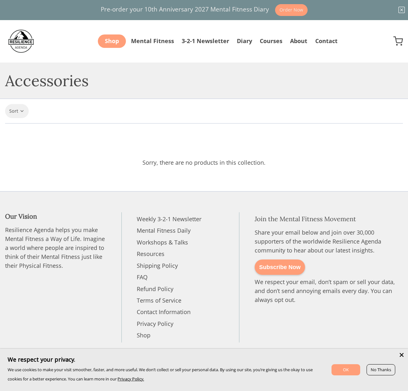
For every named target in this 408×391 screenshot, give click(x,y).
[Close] (401, 355)
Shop (112, 41)
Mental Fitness (152, 41)
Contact (326, 41)
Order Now (291, 10)
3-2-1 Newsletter (205, 41)
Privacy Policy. (131, 379)
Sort (13, 111)
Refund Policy (155, 289)
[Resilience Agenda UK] (21, 41)
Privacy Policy (155, 323)
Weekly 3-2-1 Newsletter (169, 219)
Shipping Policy (157, 265)
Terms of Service (159, 300)
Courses (271, 41)
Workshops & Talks (162, 242)
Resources (150, 254)
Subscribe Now (280, 267)
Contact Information (164, 312)
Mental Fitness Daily (164, 230)
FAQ (142, 277)
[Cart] (398, 41)
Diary (244, 41)
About (298, 41)
